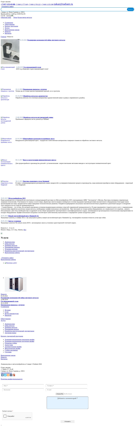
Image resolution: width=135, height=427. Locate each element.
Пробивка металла (11, 245)
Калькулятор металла (25, 17)
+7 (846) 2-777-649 (22, 4)
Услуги (7, 28)
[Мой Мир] (11, 375)
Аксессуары (9, 345)
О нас (7, 312)
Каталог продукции (11, 26)
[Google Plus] (14, 375)
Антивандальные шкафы (13, 347)
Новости (8, 31)
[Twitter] (5, 375)
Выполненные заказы (12, 30)
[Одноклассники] (8, 375)
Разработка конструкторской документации (19, 251)
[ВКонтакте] (2, 375)
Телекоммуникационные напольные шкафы (19, 339)
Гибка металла (9, 244)
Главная (3, 37)
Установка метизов (11, 249)
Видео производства (12, 313)
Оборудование (10, 24)
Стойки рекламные (11, 350)
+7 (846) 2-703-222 (34, 4)
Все (25, 230)
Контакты (8, 33)
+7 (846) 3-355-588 (47, 4)
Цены (15, 17)
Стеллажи (8, 352)
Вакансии (8, 315)
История (7, 310)
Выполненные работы (12, 252)
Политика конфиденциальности (11, 379)
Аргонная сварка (10, 333)
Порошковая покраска (12, 247)
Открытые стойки (11, 343)
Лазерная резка (10, 242)
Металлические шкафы (12, 348)
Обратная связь (6, 17)
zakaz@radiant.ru (6, 373)
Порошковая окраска (12, 329)
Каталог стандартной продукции (12, 336)
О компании (9, 22)
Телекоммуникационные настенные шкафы (19, 341)
